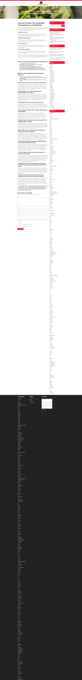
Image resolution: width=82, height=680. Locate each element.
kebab (19, 514)
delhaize (51, 157)
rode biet (51, 309)
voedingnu (51, 361)
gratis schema (52, 199)
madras (51, 272)
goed (50, 196)
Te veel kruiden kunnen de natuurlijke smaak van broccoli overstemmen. (31, 76)
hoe (50, 212)
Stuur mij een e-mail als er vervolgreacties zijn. (25, 224)
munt (50, 288)
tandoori (51, 329)
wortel (51, 384)
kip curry (19, 524)
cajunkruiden (52, 146)
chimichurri (51, 149)
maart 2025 (51, 89)
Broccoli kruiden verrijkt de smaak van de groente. (27, 63)
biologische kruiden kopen (22, 425)
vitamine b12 (51, 358)
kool (50, 249)
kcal (50, 226)
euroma (51, 176)
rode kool (51, 312)
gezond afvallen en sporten (54, 192)
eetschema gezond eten (53, 166)
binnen (51, 137)
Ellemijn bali (51, 51)
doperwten (19, 448)
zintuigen (29, 190)
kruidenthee (51, 262)
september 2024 (52, 97)
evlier (50, 177)
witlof (19, 669)
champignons (52, 147)
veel (50, 341)
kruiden (51, 259)
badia (50, 124)
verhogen (51, 344)
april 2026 (51, 70)
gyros (19, 491)
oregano (51, 295)
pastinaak (51, 299)
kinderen (51, 235)
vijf (50, 355)
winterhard (51, 381)
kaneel (51, 223)
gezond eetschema (52, 193)
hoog (50, 216)
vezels (51, 354)
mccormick (51, 279)
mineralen (19, 570)
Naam (18, 207)
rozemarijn (19, 600)
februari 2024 (52, 107)
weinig (51, 378)
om (18, 580)
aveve (51, 123)
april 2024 (51, 104)
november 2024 (52, 94)
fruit (50, 183)
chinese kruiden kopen (21, 438)
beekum (51, 130)
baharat (51, 126)
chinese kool (51, 150)
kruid (50, 258)
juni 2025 (51, 84)
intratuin (51, 220)
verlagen (51, 345)
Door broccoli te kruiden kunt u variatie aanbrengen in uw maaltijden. (30, 66)
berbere (51, 133)
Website (18, 214)
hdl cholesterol (52, 210)
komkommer (51, 248)
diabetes (51, 159)
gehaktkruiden (52, 187)
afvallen (51, 116)
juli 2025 (51, 83)
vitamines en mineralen (24, 190)
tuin (50, 334)
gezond (51, 190)
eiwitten (51, 170)
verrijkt (19, 190)
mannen (51, 276)
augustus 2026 (52, 64)
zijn (50, 388)
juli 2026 (51, 66)
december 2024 (52, 93)
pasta (50, 298)
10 (42, 403)
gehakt (51, 186)
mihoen (51, 282)
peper (50, 301)
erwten (51, 173)
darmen (51, 156)
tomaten (51, 332)
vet (18, 636)
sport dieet (19, 613)
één (50, 164)
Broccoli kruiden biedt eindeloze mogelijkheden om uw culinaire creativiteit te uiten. (33, 69)
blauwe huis (51, 140)
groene (51, 200)
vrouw (51, 368)
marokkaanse (52, 278)
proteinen (51, 305)
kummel (51, 263)
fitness (51, 180)
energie (19, 458)
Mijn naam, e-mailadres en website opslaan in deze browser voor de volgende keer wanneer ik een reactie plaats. (32, 220)
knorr (50, 243)
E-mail (18, 211)
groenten (51, 203)
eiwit (50, 167)
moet (50, 285)
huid (18, 504)
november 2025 (52, 77)
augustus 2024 (52, 99)
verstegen (51, 348)
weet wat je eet (52, 375)
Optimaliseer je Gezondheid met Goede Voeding (57, 37)
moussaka (51, 286)
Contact (24, 3)
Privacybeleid (32, 402)
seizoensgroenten (20, 603)
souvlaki (51, 319)
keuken (51, 232)
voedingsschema (52, 365)
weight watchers (52, 377)
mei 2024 (51, 103)
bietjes (51, 136)
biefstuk (51, 134)
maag (19, 557)
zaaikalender (52, 387)
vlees (18, 646)
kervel (51, 230)
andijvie (51, 120)
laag (50, 266)
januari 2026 (52, 74)
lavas (50, 268)
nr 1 (50, 292)
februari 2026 (52, 73)
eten (18, 461)
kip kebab (51, 239)
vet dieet (51, 351)
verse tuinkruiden (52, 347)
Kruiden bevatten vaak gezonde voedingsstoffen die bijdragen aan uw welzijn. (31, 67)
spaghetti (51, 321)
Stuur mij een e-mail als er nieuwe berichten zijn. (25, 226)
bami (50, 127)
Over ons (19, 3)
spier (50, 324)
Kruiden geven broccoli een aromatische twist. (27, 65)
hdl (50, 209)
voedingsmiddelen (52, 362)
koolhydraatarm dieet (53, 253)
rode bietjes (51, 311)
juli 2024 (51, 100)
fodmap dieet (52, 182)
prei (50, 302)
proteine (19, 590)
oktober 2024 (52, 96)
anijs (50, 121)
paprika (51, 296)
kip (50, 236)
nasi (50, 289)
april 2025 (51, 87)
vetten (51, 352)
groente (51, 202)
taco (50, 328)
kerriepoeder (52, 229)
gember (51, 189)
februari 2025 (52, 90)
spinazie (51, 325)
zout (50, 390)
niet (50, 291)
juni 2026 (51, 67)
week (50, 374)
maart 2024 (51, 106)
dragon (51, 163)
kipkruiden (51, 242)
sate (50, 315)
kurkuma (51, 265)
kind (50, 233)
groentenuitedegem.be (43, 4)
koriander (51, 256)
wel (18, 666)
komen (51, 245)
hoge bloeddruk (52, 213)
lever (50, 269)
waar (50, 371)
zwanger (51, 391)
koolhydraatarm (52, 252)
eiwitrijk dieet (52, 169)
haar (50, 206)
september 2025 (52, 80)
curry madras (52, 154)
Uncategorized (52, 335)
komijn (51, 246)
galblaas (19, 471)
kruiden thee (20, 547)
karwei (51, 225)
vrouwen (19, 656)
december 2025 (52, 76)
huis (50, 219)
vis (50, 357)
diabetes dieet (52, 160)
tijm (50, 331)
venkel (51, 342)
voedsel (51, 367)
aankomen (51, 113)
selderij (51, 318)
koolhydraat (20, 537)
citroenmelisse (52, 153)
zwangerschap (20, 679)
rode (50, 308)
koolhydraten (52, 255)
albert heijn (51, 117)
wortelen (51, 385)
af (18, 400)
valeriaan (19, 623)
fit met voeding (52, 179)
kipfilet (19, 527)
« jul (42, 411)
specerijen (51, 322)
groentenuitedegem (53, 48)
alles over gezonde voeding (22, 405)
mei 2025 (51, 86)
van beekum (51, 338)
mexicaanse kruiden (53, 281)
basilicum (19, 415)
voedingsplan (52, 364)
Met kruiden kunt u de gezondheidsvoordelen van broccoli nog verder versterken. (32, 68)
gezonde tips (20, 481)
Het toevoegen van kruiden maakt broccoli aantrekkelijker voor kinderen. (31, 64)
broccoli (51, 143)
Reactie (18, 196)
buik (50, 144)
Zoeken (52, 22)
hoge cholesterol (52, 215)
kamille (51, 222)
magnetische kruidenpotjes (54, 275)
